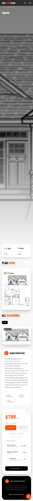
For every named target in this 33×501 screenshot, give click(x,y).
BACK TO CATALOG (9, 7)
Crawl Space (22, 428)
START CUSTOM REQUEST (16, 494)
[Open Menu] (30, 2)
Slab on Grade (10, 427)
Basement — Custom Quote (17, 433)
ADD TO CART (15, 468)
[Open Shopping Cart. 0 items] (24, 2)
